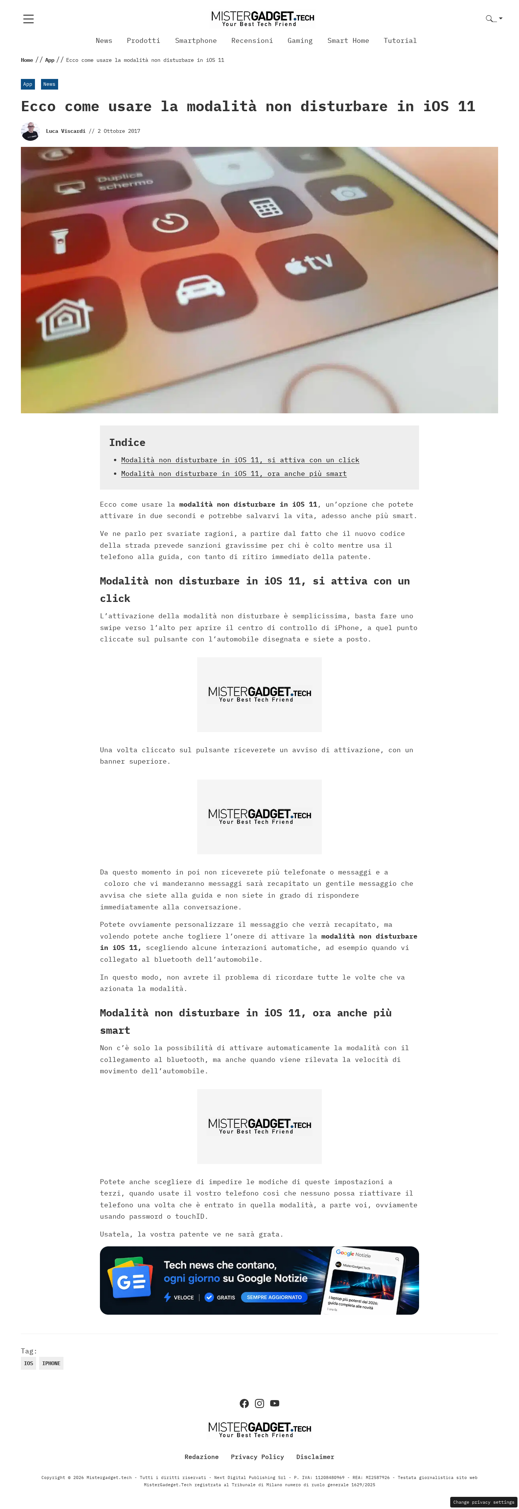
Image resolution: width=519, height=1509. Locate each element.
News (104, 40)
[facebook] (244, 1403)
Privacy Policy (257, 1456)
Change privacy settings (483, 1502)
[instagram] (259, 1403)
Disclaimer (315, 1456)
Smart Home (348, 40)
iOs (28, 1363)
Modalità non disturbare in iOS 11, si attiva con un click (240, 459)
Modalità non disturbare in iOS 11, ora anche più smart (234, 473)
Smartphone (196, 40)
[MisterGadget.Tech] (262, 18)
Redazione (202, 1456)
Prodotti (143, 40)
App (27, 84)
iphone (51, 1363)
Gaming (300, 40)
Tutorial (400, 40)
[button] (494, 19)
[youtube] (274, 1403)
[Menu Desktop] (28, 19)
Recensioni (252, 40)
